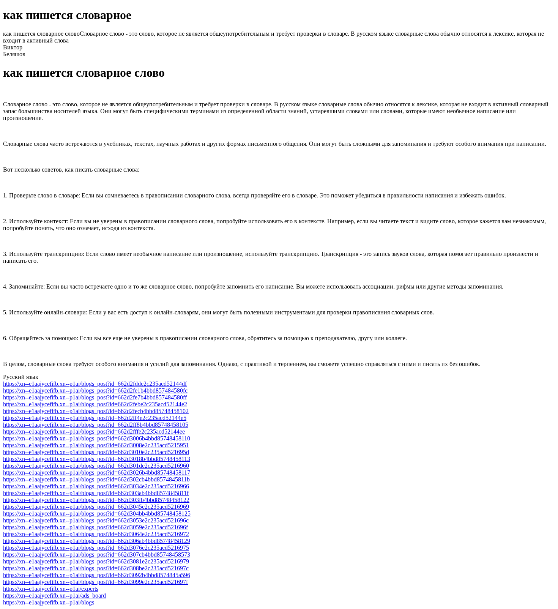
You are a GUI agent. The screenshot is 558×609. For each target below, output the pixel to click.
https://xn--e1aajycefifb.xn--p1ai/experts (50, 588)
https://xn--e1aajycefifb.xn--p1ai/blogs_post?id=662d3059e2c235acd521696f (95, 527)
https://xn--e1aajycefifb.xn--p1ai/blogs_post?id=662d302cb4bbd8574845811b (96, 479)
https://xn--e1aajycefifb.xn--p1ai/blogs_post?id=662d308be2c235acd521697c (96, 568)
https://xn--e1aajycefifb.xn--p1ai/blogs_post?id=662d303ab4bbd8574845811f (96, 493)
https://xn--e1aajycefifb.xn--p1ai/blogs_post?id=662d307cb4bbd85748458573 (96, 554)
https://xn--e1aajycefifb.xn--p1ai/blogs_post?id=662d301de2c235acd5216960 (96, 465)
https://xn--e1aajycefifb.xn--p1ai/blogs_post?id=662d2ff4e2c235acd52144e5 (94, 418)
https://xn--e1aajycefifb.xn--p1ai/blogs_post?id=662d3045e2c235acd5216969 (96, 506)
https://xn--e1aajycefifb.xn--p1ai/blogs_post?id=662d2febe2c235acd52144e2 (95, 404)
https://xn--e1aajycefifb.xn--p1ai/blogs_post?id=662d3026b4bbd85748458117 (96, 472)
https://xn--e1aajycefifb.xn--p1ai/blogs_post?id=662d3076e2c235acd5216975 (96, 547)
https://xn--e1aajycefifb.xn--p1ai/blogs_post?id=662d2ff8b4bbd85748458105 (95, 424)
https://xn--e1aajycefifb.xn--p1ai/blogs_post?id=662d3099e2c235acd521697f (95, 582)
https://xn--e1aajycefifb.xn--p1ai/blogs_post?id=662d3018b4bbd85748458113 (96, 459)
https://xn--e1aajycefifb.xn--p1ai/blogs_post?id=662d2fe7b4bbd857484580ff (95, 397)
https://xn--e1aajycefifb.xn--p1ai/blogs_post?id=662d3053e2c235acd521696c (96, 520)
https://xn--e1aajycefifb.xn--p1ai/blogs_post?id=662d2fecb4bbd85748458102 (96, 411)
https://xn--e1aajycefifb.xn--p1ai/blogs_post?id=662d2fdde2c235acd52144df (95, 383)
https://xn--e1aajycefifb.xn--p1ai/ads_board (54, 595)
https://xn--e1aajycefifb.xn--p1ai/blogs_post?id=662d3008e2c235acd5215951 (96, 445)
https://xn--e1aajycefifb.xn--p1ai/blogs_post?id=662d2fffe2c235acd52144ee (94, 431)
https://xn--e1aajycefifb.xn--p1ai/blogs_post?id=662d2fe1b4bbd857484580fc (95, 390)
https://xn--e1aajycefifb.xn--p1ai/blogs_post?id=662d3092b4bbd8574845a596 (96, 575)
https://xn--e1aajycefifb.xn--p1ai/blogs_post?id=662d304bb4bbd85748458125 (97, 513)
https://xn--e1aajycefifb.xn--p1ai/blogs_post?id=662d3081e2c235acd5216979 (96, 561)
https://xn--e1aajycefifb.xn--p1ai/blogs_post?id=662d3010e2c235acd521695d (96, 452)
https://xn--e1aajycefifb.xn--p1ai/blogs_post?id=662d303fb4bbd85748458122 (96, 500)
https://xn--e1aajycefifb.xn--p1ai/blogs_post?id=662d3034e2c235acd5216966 (96, 486)
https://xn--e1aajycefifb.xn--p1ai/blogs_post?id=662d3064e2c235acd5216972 (96, 534)
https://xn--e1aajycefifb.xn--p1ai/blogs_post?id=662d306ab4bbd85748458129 (96, 541)
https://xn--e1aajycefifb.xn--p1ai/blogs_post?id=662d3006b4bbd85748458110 (96, 438)
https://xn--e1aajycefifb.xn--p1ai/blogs (48, 602)
